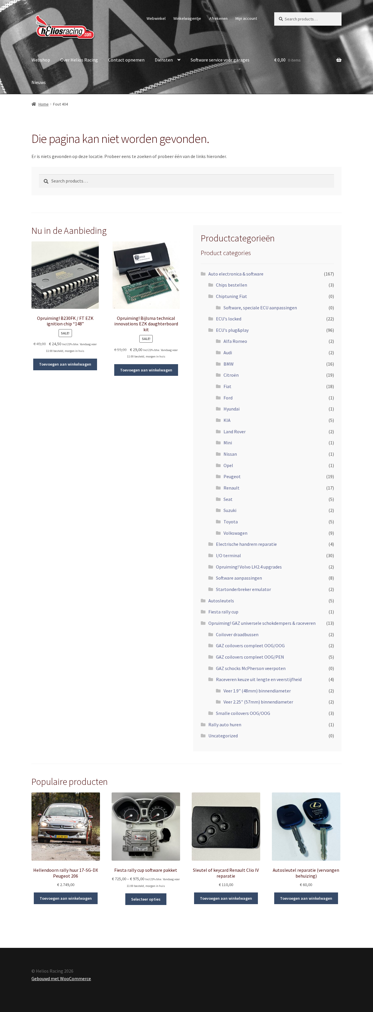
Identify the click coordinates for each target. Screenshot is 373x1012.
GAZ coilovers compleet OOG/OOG (250, 645)
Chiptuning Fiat (231, 296)
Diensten (164, 60)
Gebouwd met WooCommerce (61, 978)
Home (43, 104)
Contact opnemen (126, 60)
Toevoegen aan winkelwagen (65, 364)
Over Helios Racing (79, 60)
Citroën (231, 375)
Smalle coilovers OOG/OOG (243, 713)
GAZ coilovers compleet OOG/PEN (250, 657)
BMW (229, 364)
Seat (228, 499)
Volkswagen (235, 533)
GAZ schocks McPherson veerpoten (251, 668)
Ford (228, 398)
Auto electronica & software (235, 274)
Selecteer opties (146, 899)
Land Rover (235, 431)
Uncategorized (223, 736)
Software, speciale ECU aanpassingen (260, 308)
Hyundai (232, 409)
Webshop (40, 60)
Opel (228, 465)
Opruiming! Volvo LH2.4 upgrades (249, 567)
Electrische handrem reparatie (246, 544)
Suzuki (230, 510)
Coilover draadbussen (237, 634)
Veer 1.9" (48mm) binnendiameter (257, 691)
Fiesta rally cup (223, 612)
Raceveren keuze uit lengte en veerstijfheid (259, 679)
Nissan (230, 454)
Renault (232, 488)
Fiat (227, 386)
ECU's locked (228, 319)
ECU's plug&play (232, 330)
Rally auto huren (224, 724)
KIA (227, 420)
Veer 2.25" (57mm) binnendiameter (258, 702)
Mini (228, 443)
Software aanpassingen (239, 578)
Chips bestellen (231, 285)
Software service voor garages (220, 60)
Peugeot (232, 476)
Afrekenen (218, 18)
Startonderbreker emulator (243, 589)
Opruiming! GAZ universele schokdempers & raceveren (262, 623)
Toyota (231, 522)
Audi (228, 352)
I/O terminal (228, 555)
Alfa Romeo (235, 341)
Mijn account (246, 18)
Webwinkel (156, 18)
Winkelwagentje (187, 18)
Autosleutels (221, 601)
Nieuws (38, 82)
